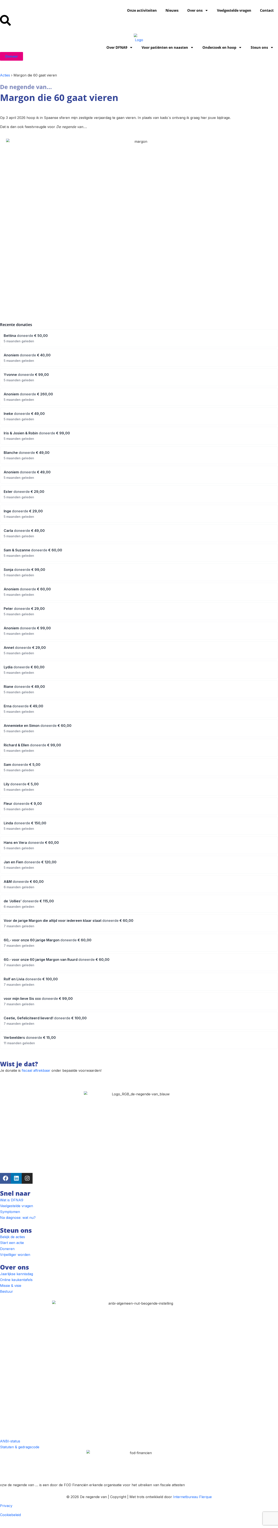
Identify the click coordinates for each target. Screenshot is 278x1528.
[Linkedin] (16, 1178)
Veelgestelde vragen (234, 10)
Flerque (205, 1497)
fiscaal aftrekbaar (36, 1070)
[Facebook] (5, 1178)
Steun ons (259, 47)
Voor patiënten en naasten (165, 47)
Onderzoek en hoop (219, 47)
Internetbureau (185, 1497)
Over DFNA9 (116, 47)
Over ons (195, 10)
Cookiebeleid (10, 1515)
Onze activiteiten (142, 10)
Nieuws (172, 10)
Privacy (6, 1506)
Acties (5, 75)
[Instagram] (27, 1178)
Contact (267, 10)
